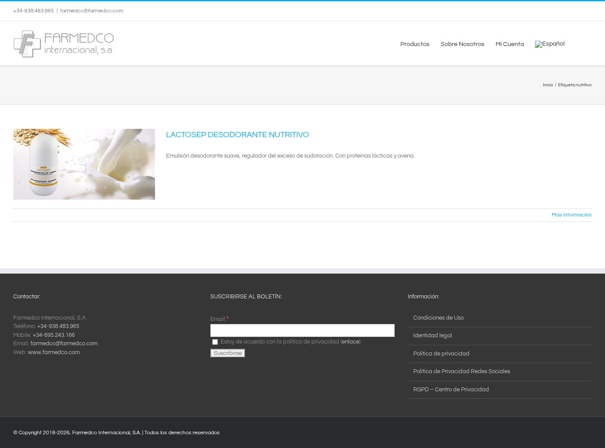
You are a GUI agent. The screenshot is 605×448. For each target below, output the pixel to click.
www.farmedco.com (54, 352)
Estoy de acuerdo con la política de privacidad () (290, 342)
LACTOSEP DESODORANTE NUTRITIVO (237, 135)
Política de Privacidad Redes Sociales (461, 371)
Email (219, 319)
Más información (572, 215)
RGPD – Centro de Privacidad (451, 389)
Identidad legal (432, 335)
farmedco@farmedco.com (91, 11)
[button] (578, 43)
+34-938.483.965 (58, 326)
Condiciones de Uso (438, 318)
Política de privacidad (441, 354)
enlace (350, 342)
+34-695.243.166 (54, 335)
